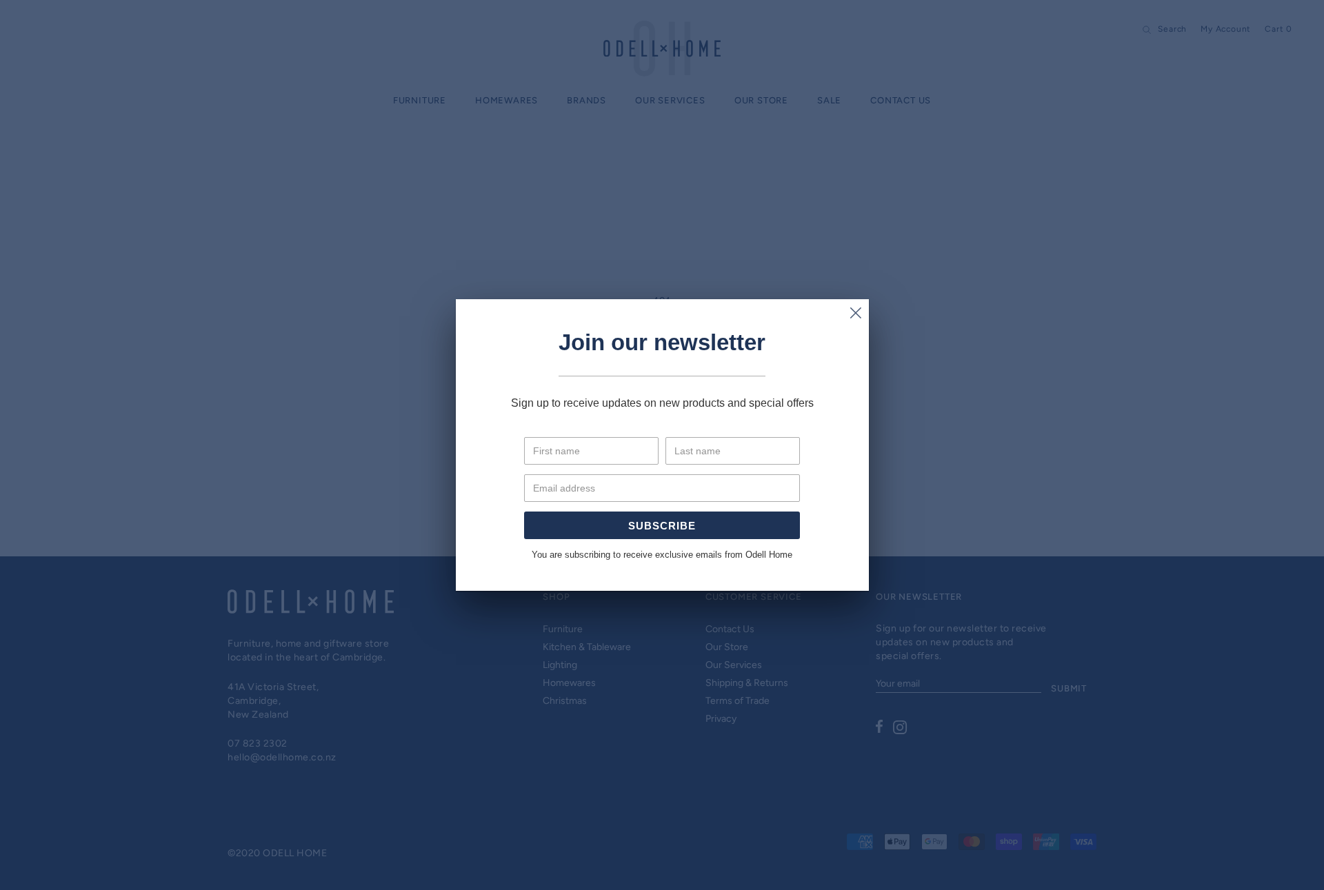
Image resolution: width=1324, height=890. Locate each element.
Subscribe (662, 526)
